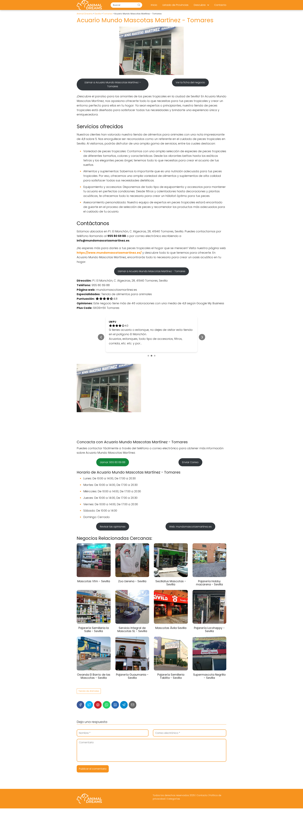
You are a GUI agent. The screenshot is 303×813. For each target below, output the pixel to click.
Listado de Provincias (175, 5)
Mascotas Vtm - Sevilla (93, 581)
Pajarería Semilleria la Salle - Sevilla (93, 629)
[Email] (132, 705)
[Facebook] (80, 705)
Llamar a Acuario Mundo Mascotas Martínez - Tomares (151, 271)
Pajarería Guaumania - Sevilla (132, 676)
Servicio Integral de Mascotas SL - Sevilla (132, 629)
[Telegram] (124, 705)
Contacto (220, 5)
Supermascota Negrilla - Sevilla (209, 676)
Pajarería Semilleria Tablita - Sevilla (170, 676)
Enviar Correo (190, 462)
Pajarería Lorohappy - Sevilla (209, 629)
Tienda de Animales (88, 690)
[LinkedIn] (115, 705)
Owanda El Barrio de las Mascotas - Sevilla (93, 676)
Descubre (200, 5)
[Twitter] (89, 705)
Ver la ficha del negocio (190, 82)
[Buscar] (139, 4)
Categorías (173, 798)
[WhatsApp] (106, 705)
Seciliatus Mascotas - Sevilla (170, 582)
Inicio (154, 5)
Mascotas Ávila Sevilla (170, 628)
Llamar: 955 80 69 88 (112, 462)
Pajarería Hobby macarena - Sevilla (209, 582)
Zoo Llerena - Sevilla (132, 581)
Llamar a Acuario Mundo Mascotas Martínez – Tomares (113, 84)
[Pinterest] (98, 705)
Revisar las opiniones (112, 526)
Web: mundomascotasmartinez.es (190, 526)
